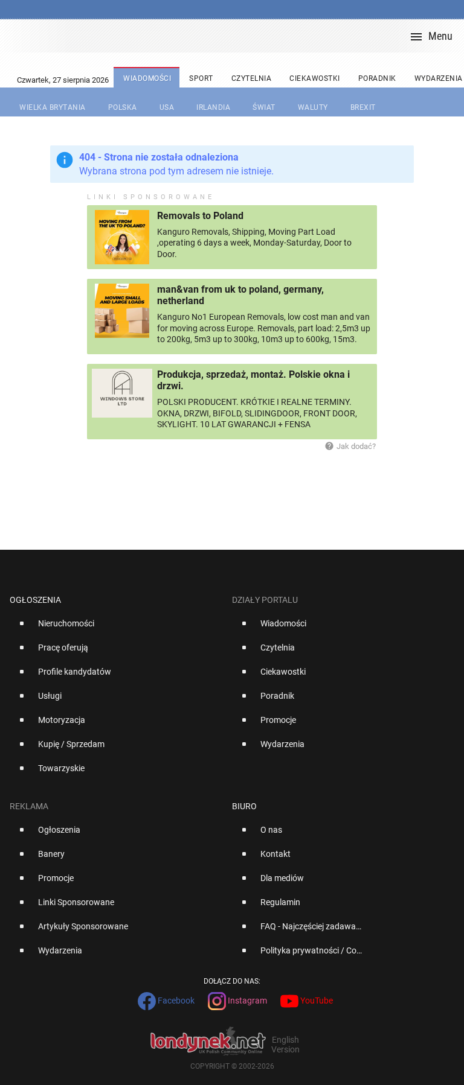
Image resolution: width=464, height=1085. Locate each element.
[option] (116, 628)
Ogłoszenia (35, 600)
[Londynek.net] (236, 36)
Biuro (244, 806)
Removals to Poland (200, 215)
